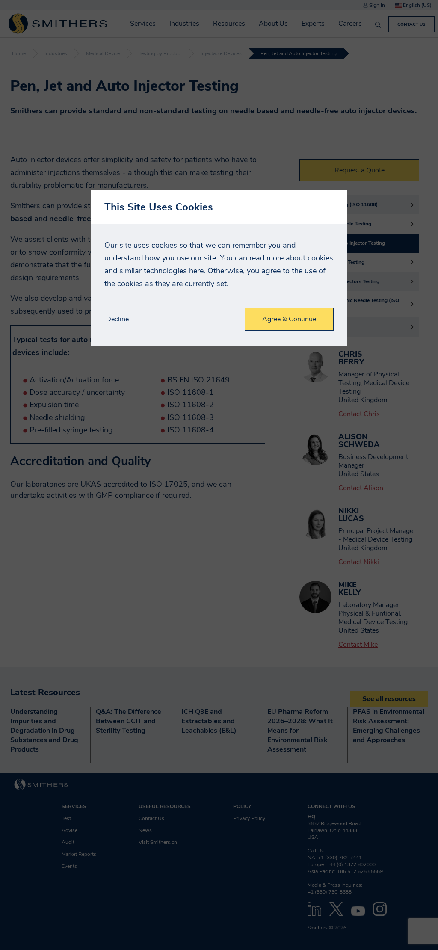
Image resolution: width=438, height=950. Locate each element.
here (196, 271)
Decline (117, 319)
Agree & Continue (289, 319)
